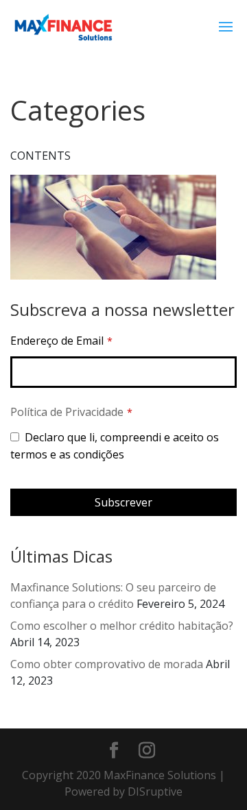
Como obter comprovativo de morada (106, 664)
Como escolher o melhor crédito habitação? (121, 625)
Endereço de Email (61, 340)
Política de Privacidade (67, 411)
